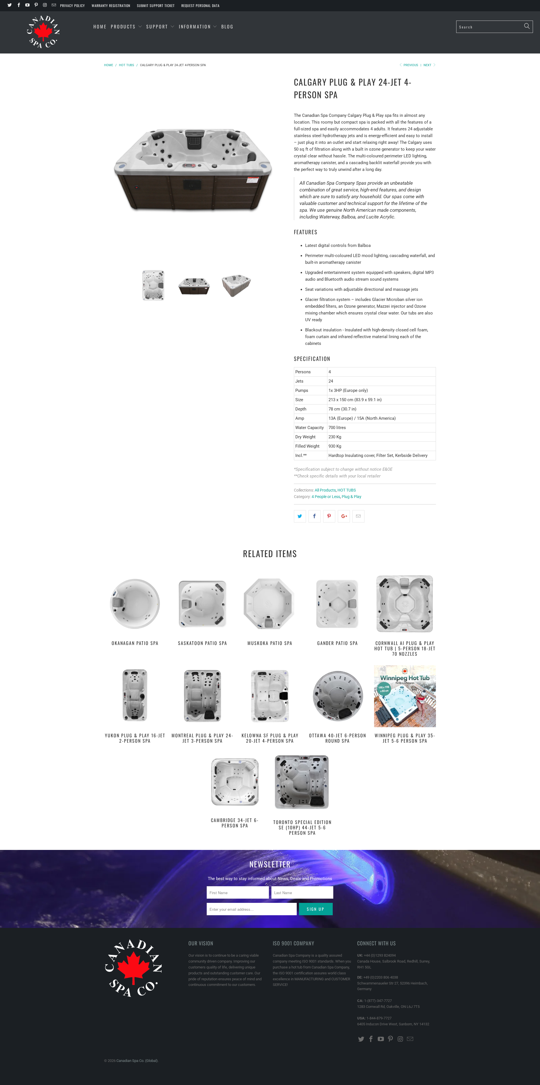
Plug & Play (351, 496)
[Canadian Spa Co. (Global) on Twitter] (9, 6)
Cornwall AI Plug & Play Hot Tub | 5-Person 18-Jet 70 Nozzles (405, 604)
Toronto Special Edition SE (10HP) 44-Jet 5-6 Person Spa (302, 783)
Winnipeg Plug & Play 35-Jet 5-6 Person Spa (405, 696)
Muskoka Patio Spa (270, 604)
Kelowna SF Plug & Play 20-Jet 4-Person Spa (270, 696)
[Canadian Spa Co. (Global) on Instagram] (44, 6)
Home (100, 26)
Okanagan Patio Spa (135, 604)
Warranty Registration (111, 5)
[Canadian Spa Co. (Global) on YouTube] (27, 6)
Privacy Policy (72, 5)
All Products (325, 490)
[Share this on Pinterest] (329, 516)
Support (158, 26)
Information (196, 26)
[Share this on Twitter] (300, 516)
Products (123, 26)
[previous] (114, 166)
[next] (278, 166)
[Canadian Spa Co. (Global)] (43, 32)
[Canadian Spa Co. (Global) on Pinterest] (35, 6)
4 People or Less (326, 496)
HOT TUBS (347, 490)
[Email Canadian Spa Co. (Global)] (53, 6)
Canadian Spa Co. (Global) (137, 1061)
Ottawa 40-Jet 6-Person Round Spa (337, 696)
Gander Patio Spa (337, 604)
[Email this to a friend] (358, 516)
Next (428, 65)
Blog (227, 26)
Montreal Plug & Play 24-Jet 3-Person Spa (202, 696)
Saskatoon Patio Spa (202, 604)
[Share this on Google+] (344, 516)
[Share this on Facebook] (315, 516)
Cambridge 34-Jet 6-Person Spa (235, 782)
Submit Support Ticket (156, 5)
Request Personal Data (200, 5)
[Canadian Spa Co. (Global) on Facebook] (18, 6)
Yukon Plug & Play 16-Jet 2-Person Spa (135, 696)
